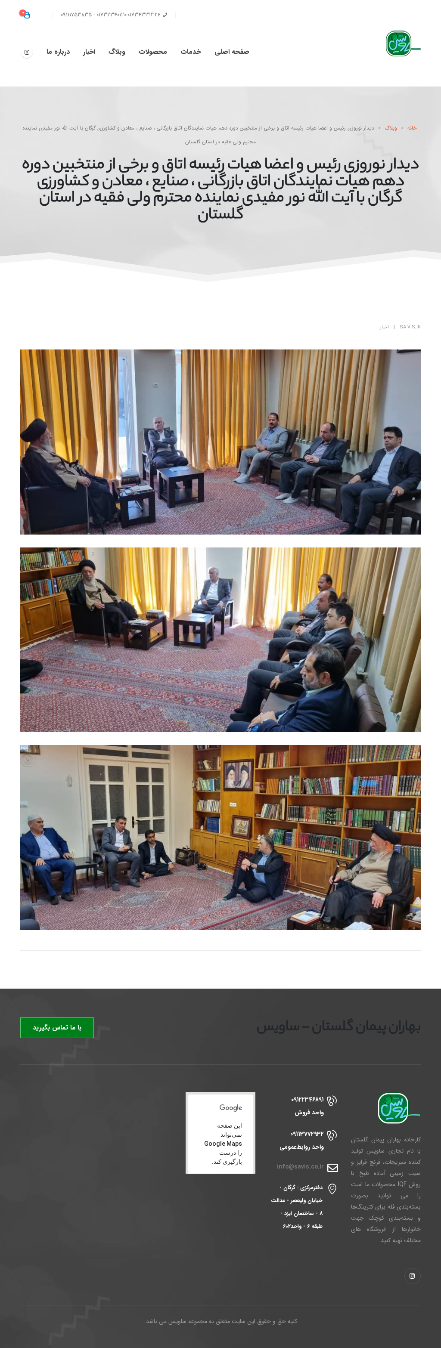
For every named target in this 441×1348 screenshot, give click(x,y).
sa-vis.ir (410, 327)
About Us (236, 15)
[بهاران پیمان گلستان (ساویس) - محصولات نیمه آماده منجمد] (395, 43)
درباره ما (58, 51)
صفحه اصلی (231, 51)
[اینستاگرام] (27, 52)
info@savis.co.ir (300, 1167)
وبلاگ (117, 51)
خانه (411, 128)
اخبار (89, 51)
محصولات (153, 51)
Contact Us (198, 15)
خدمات (190, 51)
